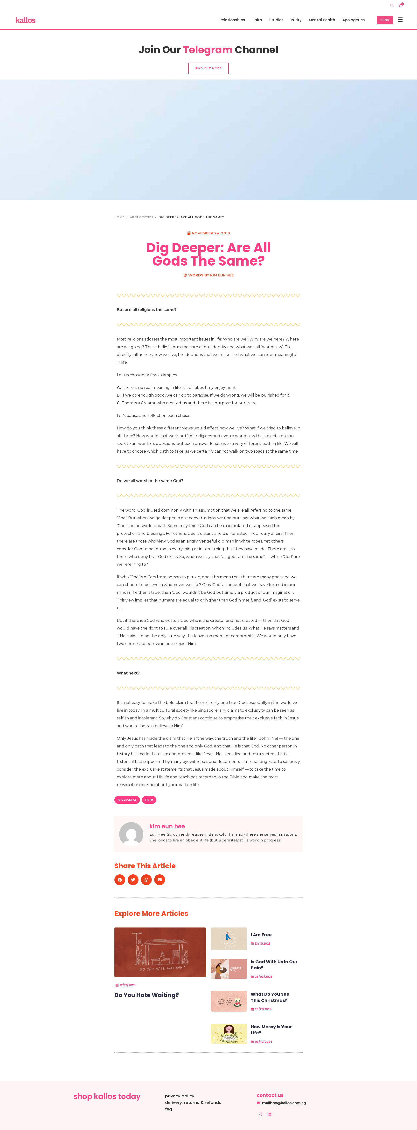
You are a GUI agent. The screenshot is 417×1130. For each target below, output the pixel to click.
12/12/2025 (128, 985)
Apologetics (142, 217)
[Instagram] (260, 1114)
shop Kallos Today (107, 1096)
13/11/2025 (263, 944)
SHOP (384, 20)
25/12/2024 (263, 1009)
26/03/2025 (263, 977)
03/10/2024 (263, 1042)
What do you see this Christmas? (270, 997)
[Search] (392, 5)
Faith (149, 799)
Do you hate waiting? (146, 995)
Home (119, 217)
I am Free (261, 935)
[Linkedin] (269, 1114)
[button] (119, 879)
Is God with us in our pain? (274, 965)
